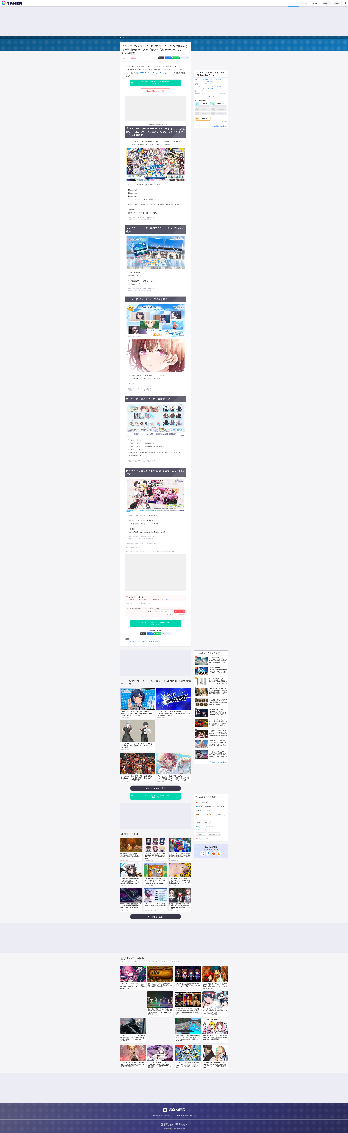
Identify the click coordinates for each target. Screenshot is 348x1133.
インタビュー (216, 826)
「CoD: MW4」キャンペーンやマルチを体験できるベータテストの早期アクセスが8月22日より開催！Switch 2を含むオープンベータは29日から (132, 1038)
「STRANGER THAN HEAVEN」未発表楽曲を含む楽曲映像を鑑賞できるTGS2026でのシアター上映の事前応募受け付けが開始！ (188, 1011)
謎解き (198, 814)
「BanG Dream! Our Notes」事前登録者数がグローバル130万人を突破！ (155, 904)
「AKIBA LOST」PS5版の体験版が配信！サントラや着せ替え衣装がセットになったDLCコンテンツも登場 (188, 984)
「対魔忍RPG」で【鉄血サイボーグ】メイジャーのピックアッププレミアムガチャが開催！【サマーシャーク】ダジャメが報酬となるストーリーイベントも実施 (130, 882)
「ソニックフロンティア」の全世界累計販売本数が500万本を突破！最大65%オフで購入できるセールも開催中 (179, 855)
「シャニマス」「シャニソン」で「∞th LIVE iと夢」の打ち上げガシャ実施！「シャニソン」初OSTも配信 (136, 746)
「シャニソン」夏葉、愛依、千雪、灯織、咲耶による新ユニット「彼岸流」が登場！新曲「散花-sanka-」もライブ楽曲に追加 (137, 778)
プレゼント (206, 838)
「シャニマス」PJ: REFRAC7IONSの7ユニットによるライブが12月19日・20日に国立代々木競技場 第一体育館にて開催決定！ (173, 713)
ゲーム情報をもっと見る (219, 126)
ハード (223, 806)
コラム (198, 830)
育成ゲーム (220, 87)
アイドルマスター (207, 91)
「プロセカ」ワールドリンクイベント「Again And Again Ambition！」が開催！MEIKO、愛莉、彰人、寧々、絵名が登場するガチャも (132, 985)
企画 (205, 830)
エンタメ (206, 814)
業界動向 (199, 822)
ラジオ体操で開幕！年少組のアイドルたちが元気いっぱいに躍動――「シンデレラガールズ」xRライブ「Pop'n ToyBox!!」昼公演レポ (160, 1011)
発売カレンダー (327, 3)
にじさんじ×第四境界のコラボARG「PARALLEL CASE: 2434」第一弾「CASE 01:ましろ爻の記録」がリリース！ (179, 906)
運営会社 (192, 1116)
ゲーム (304, 3)
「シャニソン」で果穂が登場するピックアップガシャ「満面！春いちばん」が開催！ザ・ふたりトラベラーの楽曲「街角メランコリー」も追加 (173, 778)
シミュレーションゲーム (209, 87)
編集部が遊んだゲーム (214, 834)
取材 (198, 826)
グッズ (212, 814)
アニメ (198, 818)
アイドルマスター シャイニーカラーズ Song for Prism (154, 73)
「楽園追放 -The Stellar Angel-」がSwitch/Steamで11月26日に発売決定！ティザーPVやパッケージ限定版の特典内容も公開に (215, 1065)
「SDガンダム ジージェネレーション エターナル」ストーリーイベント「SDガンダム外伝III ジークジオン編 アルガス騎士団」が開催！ (188, 1065)
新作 (198, 802)
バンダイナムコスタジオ (209, 81)
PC (202, 84)
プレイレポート (206, 826)
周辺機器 (199, 810)
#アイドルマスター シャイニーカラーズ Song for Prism (142, 641)
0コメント (136, 58)
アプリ (315, 3)
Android (210, 84)
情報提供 (179, 1116)
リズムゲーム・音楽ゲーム (209, 88)
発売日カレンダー (201, 834)
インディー (199, 806)
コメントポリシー (171, 599)
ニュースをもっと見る (155, 917)
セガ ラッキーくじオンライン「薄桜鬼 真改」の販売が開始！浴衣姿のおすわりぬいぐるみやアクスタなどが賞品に (155, 855)
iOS (206, 84)
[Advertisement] (174, 21)
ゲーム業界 (156, 962)
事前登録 (204, 802)
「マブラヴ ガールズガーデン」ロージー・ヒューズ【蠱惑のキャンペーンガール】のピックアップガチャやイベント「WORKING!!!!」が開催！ (215, 1011)
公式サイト (211, 96)
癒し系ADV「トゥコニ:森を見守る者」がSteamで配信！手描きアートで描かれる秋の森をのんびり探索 (130, 854)
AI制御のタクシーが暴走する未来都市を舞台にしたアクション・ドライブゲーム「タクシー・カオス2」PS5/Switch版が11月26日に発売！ (188, 1038)
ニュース (293, 3)
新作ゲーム (124, 962)
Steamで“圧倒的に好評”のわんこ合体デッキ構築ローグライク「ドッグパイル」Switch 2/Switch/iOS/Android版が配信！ (155, 881)
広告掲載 (185, 1116)
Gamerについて (157, 1116)
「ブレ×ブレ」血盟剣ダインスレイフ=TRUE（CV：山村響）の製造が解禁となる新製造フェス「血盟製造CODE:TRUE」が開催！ (160, 1065)
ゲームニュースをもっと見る (217, 762)
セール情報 (133, 962)
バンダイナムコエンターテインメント (212, 80)
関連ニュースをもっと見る (155, 788)
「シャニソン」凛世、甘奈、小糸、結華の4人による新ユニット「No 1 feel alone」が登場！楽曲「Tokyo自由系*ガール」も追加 (137, 713)
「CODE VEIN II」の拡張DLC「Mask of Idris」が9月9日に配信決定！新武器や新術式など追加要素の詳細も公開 (132, 1064)
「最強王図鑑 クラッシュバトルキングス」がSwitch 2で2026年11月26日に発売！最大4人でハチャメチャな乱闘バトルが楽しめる (179, 881)
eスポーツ (207, 822)
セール (198, 838)
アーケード (208, 806)
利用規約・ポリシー (169, 1116)
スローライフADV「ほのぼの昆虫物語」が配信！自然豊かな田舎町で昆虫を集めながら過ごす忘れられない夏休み (160, 984)
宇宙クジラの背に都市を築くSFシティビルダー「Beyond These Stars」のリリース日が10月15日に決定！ (131, 905)
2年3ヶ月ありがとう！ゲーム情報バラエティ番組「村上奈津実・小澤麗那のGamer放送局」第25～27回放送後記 (215, 1037)
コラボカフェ (221, 814)
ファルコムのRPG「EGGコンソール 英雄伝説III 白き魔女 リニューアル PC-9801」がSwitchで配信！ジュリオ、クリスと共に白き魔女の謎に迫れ (215, 985)
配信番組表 (336, 3)
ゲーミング (207, 810)
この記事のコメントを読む (156, 91)
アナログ (216, 806)
